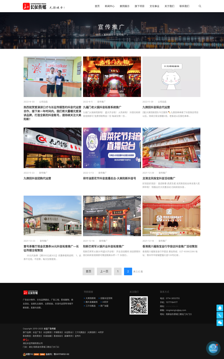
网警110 (29, 354)
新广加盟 (104, 305)
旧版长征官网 (106, 298)
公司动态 (43, 101)
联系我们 (184, 6)
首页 (97, 6)
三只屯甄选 (91, 305)
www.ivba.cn (172, 306)
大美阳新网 (91, 298)
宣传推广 (121, 34)
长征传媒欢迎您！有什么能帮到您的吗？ (189, 348)
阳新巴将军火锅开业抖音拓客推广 (103, 246)
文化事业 (154, 6)
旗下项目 (139, 6)
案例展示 (125, 6)
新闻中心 (110, 6)
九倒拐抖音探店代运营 (156, 107)
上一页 (104, 271)
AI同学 (105, 302)
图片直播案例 (92, 302)
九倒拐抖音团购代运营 (37, 178)
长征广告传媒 (50, 328)
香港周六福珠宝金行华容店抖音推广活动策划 (169, 246)
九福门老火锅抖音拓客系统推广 (102, 107)
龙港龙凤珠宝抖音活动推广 (158, 178)
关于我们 (169, 6)
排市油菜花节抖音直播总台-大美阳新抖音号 (109, 178)
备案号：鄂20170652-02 (57, 354)
